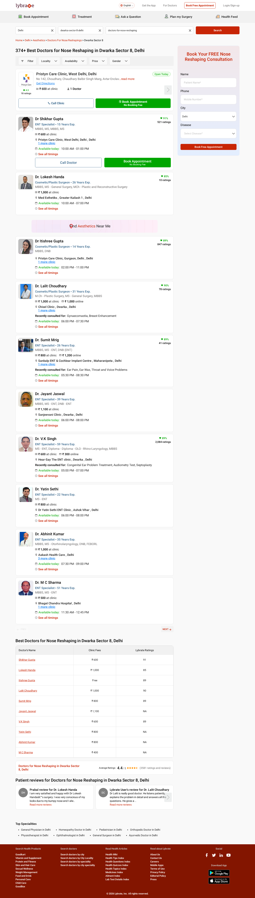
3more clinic (46, 558)
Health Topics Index (116, 868)
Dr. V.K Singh (45, 438)
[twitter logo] (214, 856)
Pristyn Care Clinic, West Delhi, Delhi (66, 74)
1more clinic (46, 143)
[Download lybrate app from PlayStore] (219, 875)
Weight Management (26, 872)
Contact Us (156, 858)
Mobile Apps (157, 865)
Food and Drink (23, 875)
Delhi (27, 40)
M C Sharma (26, 752)
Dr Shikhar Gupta (49, 119)
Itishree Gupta (27, 680)
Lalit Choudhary (28, 690)
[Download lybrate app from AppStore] (219, 883)
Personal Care (23, 879)
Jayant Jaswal (27, 711)
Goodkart (20, 854)
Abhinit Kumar (27, 742)
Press (153, 879)
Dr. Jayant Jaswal (50, 394)
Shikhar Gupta (27, 659)
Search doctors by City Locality (76, 858)
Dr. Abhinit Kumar (49, 534)
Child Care (20, 883)
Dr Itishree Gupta (49, 241)
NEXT (165, 629)
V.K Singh (24, 721)
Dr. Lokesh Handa (49, 177)
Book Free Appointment (200, 5)
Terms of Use (157, 868)
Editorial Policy (158, 875)
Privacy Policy (157, 872)
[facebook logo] (206, 856)
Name (184, 74)
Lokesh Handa (27, 670)
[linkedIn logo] (221, 856)
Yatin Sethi (25, 731)
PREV (23, 629)
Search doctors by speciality (75, 861)
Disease (186, 125)
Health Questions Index (117, 861)
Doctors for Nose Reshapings (64, 40)
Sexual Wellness (24, 868)
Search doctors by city (72, 854)
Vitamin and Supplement (28, 858)
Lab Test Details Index (117, 879)
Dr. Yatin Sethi (46, 489)
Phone (185, 91)
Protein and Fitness (25, 861)
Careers (154, 861)
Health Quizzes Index (116, 865)
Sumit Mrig (25, 700)
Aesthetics (39, 40)
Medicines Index (114, 872)
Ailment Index (112, 875)
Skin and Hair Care (25, 865)
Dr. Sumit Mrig (47, 340)
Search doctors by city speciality (77, 865)
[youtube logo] (228, 856)
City (183, 108)
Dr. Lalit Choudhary (51, 286)
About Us (155, 854)
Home (18, 40)
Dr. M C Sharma (48, 582)
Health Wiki (111, 854)
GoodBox (20, 886)
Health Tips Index (114, 858)
